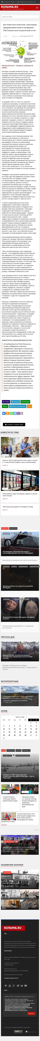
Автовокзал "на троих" (11, 883)
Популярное (5, 528)
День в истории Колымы (22, 755)
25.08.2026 (6, 566)
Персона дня (7, 637)
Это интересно (26, 750)
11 (9, 729)
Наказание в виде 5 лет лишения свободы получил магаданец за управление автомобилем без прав (29, 801)
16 (36, 729)
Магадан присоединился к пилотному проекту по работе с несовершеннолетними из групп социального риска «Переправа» (19, 849)
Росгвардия (28, 533)
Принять (31, 1013)
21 (25, 732)
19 (14, 732)
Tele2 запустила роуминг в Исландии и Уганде (17, 507)
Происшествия (18, 533)
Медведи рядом (23, 566)
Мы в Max (6, 402)
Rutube (5, 406)
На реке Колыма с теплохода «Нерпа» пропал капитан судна (10, 799)
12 (14, 729)
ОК (30, 406)
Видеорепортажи (34, 566)
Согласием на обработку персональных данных (18, 1008)
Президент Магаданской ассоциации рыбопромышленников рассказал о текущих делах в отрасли (19, 667)
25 (9, 735)
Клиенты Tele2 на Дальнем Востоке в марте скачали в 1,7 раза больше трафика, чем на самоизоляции (19, 461)
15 (31, 729)
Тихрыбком (31, 643)
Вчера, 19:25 (25, 792)
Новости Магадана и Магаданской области (13, 9)
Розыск (27, 599)
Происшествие (11, 750)
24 (4, 735)
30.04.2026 (6, 643)
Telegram (16, 402)
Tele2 (5, 36)
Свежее (3, 750)
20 (20, 732)
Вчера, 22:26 (6, 792)
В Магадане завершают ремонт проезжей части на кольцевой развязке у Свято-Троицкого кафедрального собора (18, 698)
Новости (5, 465)
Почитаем (7, 872)
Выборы (4, 825)
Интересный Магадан (18, 406)
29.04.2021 (5, 455)
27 (20, 735)
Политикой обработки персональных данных (17, 1005)
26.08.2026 (6, 533)
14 (25, 729)
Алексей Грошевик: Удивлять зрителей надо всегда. (9, 907)
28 (25, 735)
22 (31, 732)
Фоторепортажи (9, 681)
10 (4, 729)
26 (14, 735)
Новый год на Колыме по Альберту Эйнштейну (28, 897)
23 (36, 732)
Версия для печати (8, 65)
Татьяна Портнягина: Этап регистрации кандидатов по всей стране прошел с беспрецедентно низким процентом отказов (18, 817)
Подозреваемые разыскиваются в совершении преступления (17, 627)
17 (4, 732)
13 (20, 729)
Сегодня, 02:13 (7, 755)
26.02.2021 (5, 488)
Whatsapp (26, 402)
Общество (15, 36)
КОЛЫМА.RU (9, 7)
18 (9, 732)
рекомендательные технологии (16, 1010)
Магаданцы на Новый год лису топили (9, 897)
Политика (18, 750)
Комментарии (13, 528)
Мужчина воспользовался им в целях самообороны (19, 560)
